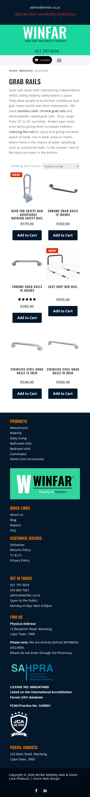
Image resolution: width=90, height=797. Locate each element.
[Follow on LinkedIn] (45, 790)
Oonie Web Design (46, 778)
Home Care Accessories (27, 459)
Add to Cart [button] (27, 235)
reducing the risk (21, 132)
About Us (16, 514)
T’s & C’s (16, 555)
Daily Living (18, 438)
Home (13, 70)
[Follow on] (53, 790)
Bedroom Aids (20, 449)
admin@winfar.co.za (45, 7)
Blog (13, 520)
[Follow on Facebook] (36, 790)
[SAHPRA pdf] (32, 682)
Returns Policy (20, 550)
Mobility (16, 433)
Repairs (15, 525)
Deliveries (17, 545)
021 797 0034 (47, 51)
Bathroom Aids (21, 443)
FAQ (13, 530)
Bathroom (26, 70)
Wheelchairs (19, 428)
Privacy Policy (19, 560)
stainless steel (27, 111)
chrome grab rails (53, 111)
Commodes (18, 454)
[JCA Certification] (19, 736)
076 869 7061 (19, 590)
